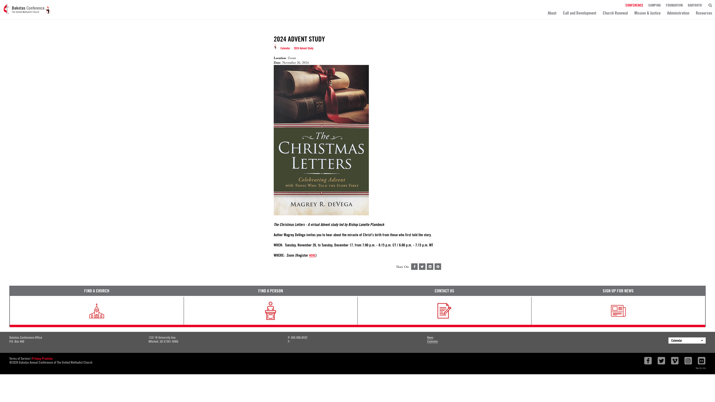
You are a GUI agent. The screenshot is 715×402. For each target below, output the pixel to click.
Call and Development (579, 12)
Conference (634, 5)
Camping (654, 5)
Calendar (285, 48)
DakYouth (695, 5)
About (552, 12)
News (430, 337)
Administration (678, 12)
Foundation (674, 5)
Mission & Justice (647, 12)
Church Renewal (615, 12)
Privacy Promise (42, 358)
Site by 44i (701, 368)
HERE (312, 255)
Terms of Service (19, 358)
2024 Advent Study (303, 48)
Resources (704, 12)
